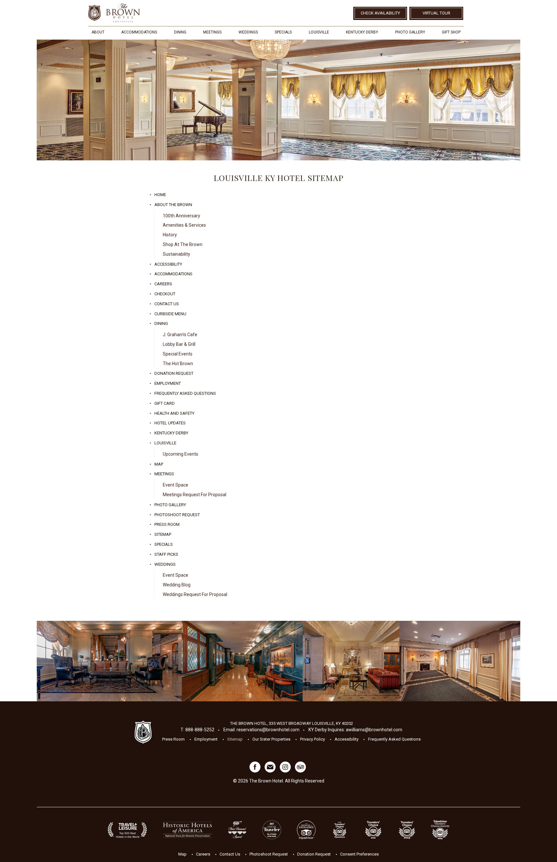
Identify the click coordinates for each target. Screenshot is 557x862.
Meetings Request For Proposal (194, 494)
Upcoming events (180, 454)
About (98, 32)
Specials (283, 32)
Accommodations (139, 32)
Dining (180, 32)
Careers (163, 283)
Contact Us (166, 303)
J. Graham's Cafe (180, 334)
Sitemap (162, 534)
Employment (167, 383)
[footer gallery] (109, 661)
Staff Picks (166, 554)
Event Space (175, 485)
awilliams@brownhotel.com (374, 729)
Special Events (177, 353)
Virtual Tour (436, 13)
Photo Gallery (410, 32)
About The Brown (173, 204)
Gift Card (164, 403)
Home (160, 194)
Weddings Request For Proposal (195, 594)
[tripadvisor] (300, 771)
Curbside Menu (170, 313)
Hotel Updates (170, 423)
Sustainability (176, 254)
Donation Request (173, 373)
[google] (270, 771)
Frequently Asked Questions (185, 393)
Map (158, 464)
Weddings (248, 32)
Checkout (164, 293)
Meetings (212, 32)
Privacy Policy (312, 739)
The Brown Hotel (114, 12)
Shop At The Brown (182, 244)
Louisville (319, 32)
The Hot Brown (178, 363)
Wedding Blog (177, 584)
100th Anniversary (181, 215)
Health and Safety (174, 413)
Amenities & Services (184, 225)
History (170, 234)
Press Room (167, 524)
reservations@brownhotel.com (268, 729)
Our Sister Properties (271, 739)
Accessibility (168, 264)
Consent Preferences (359, 853)
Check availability (380, 13)
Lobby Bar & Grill (179, 344)
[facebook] (254, 771)
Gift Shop (451, 32)
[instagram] (285, 771)
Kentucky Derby (362, 32)
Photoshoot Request (177, 514)
